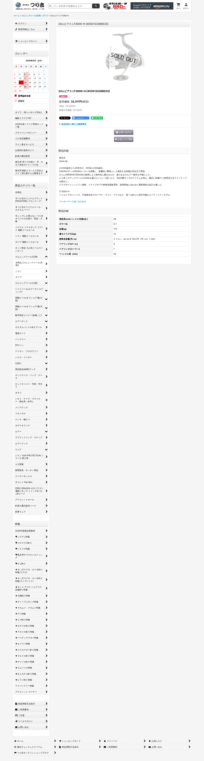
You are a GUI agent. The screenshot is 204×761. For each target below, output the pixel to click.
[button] (123, 139)
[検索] (96, 6)
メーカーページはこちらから (72, 201)
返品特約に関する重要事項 (73, 124)
